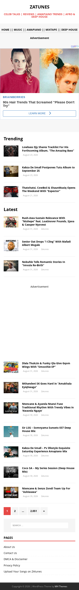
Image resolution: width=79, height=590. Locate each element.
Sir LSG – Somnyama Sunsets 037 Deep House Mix (46, 429)
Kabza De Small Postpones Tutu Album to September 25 (48, 169)
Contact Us (10, 553)
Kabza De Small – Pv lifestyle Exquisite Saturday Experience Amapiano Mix (46, 449)
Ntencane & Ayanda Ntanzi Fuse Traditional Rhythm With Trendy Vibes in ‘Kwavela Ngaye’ (48, 407)
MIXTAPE (51, 29)
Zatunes (45, 228)
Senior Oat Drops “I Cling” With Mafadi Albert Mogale (46, 243)
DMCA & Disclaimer (16, 559)
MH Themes (61, 586)
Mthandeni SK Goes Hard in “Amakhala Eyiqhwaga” (46, 385)
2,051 (33, 511)
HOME (5, 29)
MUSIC (18, 29)
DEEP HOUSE (69, 29)
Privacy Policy (12, 565)
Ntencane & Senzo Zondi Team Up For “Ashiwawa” (46, 490)
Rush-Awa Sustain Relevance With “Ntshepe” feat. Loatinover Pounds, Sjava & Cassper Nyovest (48, 221)
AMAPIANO (34, 29)
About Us (9, 547)
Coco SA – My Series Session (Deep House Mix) (48, 469)
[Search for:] (39, 525)
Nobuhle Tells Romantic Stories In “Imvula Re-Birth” (43, 263)
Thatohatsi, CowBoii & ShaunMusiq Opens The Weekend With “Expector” (48, 189)
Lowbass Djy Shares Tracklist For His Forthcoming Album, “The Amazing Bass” (48, 148)
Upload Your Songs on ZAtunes (23, 571)
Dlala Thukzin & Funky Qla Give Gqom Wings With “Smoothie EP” (46, 364)
